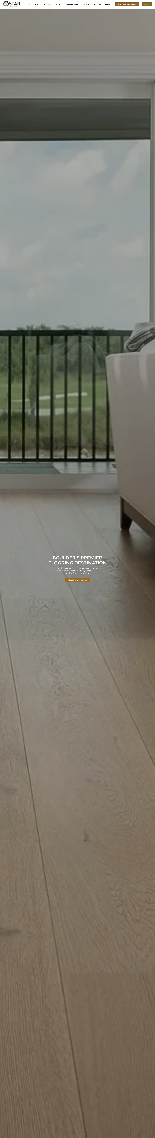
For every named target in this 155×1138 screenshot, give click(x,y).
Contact (108, 4)
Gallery (58, 4)
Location (97, 4)
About (84, 4)
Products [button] (32, 4)
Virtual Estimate (72, 4)
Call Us (146, 4)
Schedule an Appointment (127, 4)
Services (46, 4)
